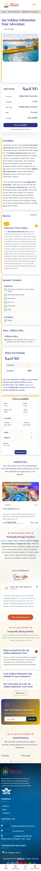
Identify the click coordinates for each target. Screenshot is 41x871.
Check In (6, 422)
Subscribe (31, 719)
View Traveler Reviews (20, 617)
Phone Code (8, 410)
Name (5, 403)
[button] (18, 523)
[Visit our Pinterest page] (21, 864)
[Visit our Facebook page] (8, 864)
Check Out (26, 422)
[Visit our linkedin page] (34, 864)
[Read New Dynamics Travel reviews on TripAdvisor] (20, 852)
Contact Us (6, 813)
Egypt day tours (24, 544)
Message (5, 443)
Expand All (33, 215)
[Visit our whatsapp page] (30, 864)
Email (25, 403)
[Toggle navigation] (34, 6)
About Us (5, 806)
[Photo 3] (21, 59)
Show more (20, 693)
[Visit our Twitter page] (12, 864)
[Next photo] (35, 48)
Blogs (4, 809)
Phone (26, 410)
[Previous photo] (6, 48)
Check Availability (20, 125)
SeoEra (20, 858)
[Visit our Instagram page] (17, 864)
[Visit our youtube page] (25, 864)
